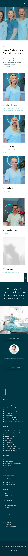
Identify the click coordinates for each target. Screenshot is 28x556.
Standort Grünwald (10, 484)
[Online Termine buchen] (14, 349)
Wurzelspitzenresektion (11, 418)
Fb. (4, 515)
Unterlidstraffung (9, 444)
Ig (9, 515)
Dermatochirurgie (10, 410)
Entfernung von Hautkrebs (12, 412)
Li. (6, 515)
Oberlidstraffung (9, 443)
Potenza (7, 460)
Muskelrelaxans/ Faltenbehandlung (14, 431)
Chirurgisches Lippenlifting (12, 448)
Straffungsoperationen (11, 446)
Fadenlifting (8, 441)
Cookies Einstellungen (11, 526)
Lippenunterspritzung (11, 435)
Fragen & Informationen (11, 505)
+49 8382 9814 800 (8, 496)
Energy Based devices (11, 450)
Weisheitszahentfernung (11, 419)
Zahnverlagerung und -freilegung (14, 421)
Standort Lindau (9, 482)
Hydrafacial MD (9, 462)
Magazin (7, 507)
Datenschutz (8, 524)
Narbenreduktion (9, 416)
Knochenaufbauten (10, 406)
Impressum (8, 522)
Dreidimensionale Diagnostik (13, 408)
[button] (24, 3)
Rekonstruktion (9, 414)
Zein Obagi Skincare (10, 466)
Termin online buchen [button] (14, 338)
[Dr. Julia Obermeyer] (4, 3)
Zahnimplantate (9, 404)
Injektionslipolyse (9, 437)
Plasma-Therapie (9, 439)
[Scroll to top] (25, 553)
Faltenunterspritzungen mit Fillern (14, 433)
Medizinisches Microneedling (13, 464)
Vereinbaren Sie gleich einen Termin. (14, 359)
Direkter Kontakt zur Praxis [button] (14, 367)
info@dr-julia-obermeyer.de (10, 494)
